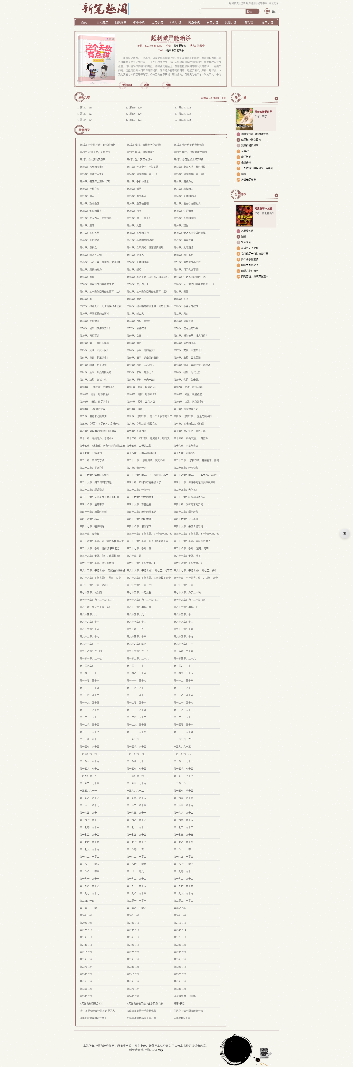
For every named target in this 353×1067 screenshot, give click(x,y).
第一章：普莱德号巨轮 (186, 409)
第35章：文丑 (134, 225)
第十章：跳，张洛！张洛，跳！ (191, 431)
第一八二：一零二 (89, 856)
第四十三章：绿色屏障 (186, 511)
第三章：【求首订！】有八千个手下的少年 (149, 416)
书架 (273, 11)
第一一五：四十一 (183, 688)
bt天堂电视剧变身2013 (92, 1003)
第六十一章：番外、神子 (187, 555)
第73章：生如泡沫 (89, 321)
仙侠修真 (120, 22)
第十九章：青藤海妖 (185, 453)
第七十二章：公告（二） (140, 585)
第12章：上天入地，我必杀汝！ (191, 167)
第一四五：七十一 (183, 761)
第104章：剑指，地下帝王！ (142, 394)
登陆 (242, 3)
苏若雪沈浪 (247, 231)
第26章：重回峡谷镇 (138, 203)
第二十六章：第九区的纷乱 (94, 475)
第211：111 (180, 922)
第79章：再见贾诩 (89, 335)
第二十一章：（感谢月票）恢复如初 (146, 460)
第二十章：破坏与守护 (92, 460)
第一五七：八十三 (183, 790)
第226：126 (180, 959)
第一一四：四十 (135, 688)
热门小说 (240, 97)
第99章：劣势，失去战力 (187, 379)
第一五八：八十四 (89, 798)
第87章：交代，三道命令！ (188, 350)
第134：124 (86, 119)
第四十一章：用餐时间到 (93, 511)
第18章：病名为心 (183, 181)
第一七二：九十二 (183, 827)
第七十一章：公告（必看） (94, 585)
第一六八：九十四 (136, 820)
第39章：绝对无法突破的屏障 (190, 233)
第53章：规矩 (134, 269)
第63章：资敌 (181, 291)
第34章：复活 (87, 225)
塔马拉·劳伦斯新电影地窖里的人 (97, 1011)
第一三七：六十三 (89, 746)
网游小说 (194, 22)
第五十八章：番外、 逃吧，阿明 (191, 548)
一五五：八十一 (88, 790)
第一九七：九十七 (89, 893)
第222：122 (133, 952)
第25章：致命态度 (89, 203)
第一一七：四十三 (136, 695)
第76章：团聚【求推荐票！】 (96, 328)
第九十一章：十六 (183, 629)
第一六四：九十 (88, 812)
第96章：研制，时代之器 (187, 372)
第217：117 (180, 937)
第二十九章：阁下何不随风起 (96, 482)
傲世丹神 (246, 162)
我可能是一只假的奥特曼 (254, 253)
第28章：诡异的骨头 (91, 211)
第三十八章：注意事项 (92, 504)
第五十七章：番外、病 (139, 548)
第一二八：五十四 (89, 724)
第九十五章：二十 (89, 644)
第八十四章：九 (135, 614)
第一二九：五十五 (136, 724)
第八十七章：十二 (136, 622)
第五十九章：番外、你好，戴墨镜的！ (100, 555)
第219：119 (133, 944)
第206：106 (86, 915)
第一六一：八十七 (89, 805)
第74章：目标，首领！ (139, 321)
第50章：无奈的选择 (138, 262)
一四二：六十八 (182, 754)
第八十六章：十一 (89, 622)
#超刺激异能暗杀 (174, 50)
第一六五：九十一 (136, 812)
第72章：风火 (181, 313)
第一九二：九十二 (136, 878)
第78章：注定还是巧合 (186, 328)
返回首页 (234, 3)
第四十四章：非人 (89, 519)
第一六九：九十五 (183, 820)
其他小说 (230, 22)
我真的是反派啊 (249, 145)
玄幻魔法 (102, 22)
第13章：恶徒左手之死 (92, 174)
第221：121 (86, 952)
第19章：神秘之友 (89, 189)
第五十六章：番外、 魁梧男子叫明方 (100, 548)
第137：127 (86, 113)
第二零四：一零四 (136, 908)
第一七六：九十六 (89, 842)
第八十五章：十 (182, 614)
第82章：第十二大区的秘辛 (94, 343)
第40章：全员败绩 (89, 240)
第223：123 (180, 952)
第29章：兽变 (134, 211)
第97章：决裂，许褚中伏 (93, 379)
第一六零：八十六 (183, 798)
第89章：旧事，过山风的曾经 (143, 357)
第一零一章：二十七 (91, 658)
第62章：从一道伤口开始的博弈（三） (147, 291)
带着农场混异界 (263, 111)
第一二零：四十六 (136, 702)
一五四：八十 (181, 783)
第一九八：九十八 (136, 893)
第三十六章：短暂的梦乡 (140, 497)
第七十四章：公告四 (91, 592)
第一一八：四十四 (183, 695)
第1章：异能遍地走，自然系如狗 (97, 145)
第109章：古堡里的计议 (92, 409)
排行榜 (249, 22)
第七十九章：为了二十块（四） (191, 600)
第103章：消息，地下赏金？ (95, 394)
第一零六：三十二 (183, 666)
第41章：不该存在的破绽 (140, 240)
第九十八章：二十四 (91, 651)
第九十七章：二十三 (185, 644)
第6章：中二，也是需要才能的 (190, 152)
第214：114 (180, 930)
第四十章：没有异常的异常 (188, 504)
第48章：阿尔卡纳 (183, 255)
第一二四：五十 (182, 710)
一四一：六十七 (135, 754)
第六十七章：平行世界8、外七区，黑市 (195, 570)
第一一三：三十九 (89, 688)
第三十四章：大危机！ (186, 489)
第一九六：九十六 (183, 886)
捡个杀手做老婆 (249, 259)
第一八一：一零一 (183, 849)
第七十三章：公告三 (185, 585)
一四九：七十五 (88, 776)
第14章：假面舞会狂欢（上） (143, 174)
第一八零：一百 (135, 849)
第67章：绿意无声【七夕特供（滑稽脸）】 (102, 306)
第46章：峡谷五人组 (91, 255)
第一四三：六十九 (89, 761)
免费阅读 (127, 85)
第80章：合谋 (134, 335)
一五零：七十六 (135, 776)
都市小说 (139, 22)
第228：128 (133, 966)
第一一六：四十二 (89, 695)
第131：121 (133, 974)
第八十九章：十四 (89, 629)
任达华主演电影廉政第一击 (188, 1011)
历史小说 (157, 22)
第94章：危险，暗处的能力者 (96, 372)
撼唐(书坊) (179, 1003)
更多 (276, 98)
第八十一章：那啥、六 (139, 607)
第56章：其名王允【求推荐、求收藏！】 (149, 277)
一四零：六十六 (88, 754)
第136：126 (135, 113)
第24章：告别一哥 (136, 467)
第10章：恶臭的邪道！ (92, 167)
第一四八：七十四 (183, 768)
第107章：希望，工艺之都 (141, 401)
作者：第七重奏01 (264, 213)
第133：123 (135, 119)
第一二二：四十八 (89, 710)
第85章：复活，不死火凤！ (94, 350)
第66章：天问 (181, 299)
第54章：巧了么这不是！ (187, 269)
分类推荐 (240, 194)
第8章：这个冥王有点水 (139, 159)
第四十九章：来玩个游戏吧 (188, 526)
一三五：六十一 (135, 739)
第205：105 (180, 908)
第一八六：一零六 (136, 864)
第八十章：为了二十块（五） (96, 607)
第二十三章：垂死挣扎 (92, 467)
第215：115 (86, 937)
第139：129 (135, 107)
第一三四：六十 (88, 739)
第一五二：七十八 (89, 783)
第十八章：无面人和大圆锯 (141, 453)
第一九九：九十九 (183, 893)
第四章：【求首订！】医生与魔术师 (193, 416)
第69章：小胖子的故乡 (186, 306)
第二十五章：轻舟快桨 (186, 467)
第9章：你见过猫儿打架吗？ (189, 159)
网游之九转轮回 (249, 265)
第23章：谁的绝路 (136, 196)
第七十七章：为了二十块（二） (97, 600)
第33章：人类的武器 (185, 218)
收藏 (146, 85)
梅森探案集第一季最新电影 (141, 1011)
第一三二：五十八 (136, 732)
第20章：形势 (134, 189)
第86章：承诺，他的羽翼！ (141, 350)
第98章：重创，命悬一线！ (141, 379)
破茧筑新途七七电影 (185, 996)
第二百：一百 (87, 900)
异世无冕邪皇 (248, 179)
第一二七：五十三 (183, 717)
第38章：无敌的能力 (138, 233)
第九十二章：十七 (89, 636)
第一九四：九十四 (89, 886)
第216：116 (133, 937)
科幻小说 (175, 22)
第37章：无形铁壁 (89, 233)
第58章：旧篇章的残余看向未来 (97, 284)
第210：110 (133, 922)
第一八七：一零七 (183, 864)
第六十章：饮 (134, 555)
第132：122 (185, 119)
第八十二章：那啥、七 (186, 607)
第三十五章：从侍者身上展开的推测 (99, 497)
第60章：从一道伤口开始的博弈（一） (194, 284)
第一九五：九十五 (136, 886)
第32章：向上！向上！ (139, 218)
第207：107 (133, 915)
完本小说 (267, 22)
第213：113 (133, 930)
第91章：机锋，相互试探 (93, 365)
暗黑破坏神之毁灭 (251, 139)
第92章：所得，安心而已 (140, 365)
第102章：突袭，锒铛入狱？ (189, 387)
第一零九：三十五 (183, 673)
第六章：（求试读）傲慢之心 (142, 423)
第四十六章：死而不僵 (186, 519)
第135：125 (185, 113)
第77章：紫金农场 (136, 328)
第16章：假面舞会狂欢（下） (96, 181)
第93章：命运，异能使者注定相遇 (192, 365)
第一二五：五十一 (89, 717)
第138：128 (185, 107)
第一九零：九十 (182, 871)
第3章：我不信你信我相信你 (189, 145)
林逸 (243, 174)
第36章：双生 (181, 225)
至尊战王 (246, 151)
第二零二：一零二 (183, 900)
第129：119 (180, 966)
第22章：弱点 (87, 196)
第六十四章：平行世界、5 (188, 563)
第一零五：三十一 (136, 666)
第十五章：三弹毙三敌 (139, 445)
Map (160, 1050)
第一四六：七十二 (89, 768)
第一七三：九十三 (89, 834)
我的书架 (262, 3)
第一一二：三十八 (183, 680)
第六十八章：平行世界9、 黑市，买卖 (100, 578)
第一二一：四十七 (183, 702)
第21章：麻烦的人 (183, 189)
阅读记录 (274, 3)
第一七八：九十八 (183, 842)
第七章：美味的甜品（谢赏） (190, 423)
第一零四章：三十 (89, 666)
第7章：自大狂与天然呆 (92, 159)
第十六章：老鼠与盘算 (186, 445)
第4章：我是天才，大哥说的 (95, 152)
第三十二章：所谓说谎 (92, 489)
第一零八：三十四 (136, 673)
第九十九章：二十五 (138, 651)
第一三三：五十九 (183, 732)
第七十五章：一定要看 (139, 592)
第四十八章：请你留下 (139, 526)
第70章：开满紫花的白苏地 (94, 313)
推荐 (168, 85)
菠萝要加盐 (180, 45)
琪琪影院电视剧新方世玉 (93, 1018)
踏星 (243, 236)
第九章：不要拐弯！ (138, 431)
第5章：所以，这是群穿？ (141, 152)
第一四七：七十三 (136, 768)
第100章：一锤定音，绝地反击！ (97, 387)
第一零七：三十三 (89, 673)
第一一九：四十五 (89, 702)
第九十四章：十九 (183, 636)
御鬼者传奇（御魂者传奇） (256, 134)
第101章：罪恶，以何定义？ (142, 387)
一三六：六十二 (182, 739)
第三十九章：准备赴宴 (139, 504)
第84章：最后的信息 (185, 343)
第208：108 (180, 915)
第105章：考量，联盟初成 (188, 394)
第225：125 (133, 959)
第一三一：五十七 (89, 732)
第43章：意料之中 (89, 247)
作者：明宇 (261, 116)
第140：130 (219, 98)
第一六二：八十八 (136, 805)
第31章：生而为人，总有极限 (96, 218)
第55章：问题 (87, 277)
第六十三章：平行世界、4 (141, 563)
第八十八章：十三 (183, 622)
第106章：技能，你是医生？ (95, 401)
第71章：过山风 (135, 313)
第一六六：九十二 (183, 812)
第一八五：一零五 (89, 864)
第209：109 (86, 922)
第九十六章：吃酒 (136, 644)
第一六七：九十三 (89, 820)
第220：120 (180, 944)
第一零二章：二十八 (138, 658)
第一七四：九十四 (136, 834)
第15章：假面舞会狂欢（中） (190, 174)
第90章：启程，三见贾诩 (187, 357)
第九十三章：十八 (136, 636)
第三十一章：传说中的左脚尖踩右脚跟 (194, 482)
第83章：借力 (134, 343)
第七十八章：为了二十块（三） (144, 600)
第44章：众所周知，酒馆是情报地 (145, 247)
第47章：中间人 (135, 255)
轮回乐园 (246, 242)
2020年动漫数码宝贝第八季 (141, 1018)
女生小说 (212, 22)
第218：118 (86, 944)
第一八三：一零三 (136, 856)
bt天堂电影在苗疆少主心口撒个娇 (145, 1003)
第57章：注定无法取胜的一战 (190, 277)
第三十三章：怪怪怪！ (139, 489)
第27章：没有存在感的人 (187, 203)
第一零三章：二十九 (185, 658)
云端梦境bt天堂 (182, 1018)
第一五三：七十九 (136, 783)
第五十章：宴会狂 (89, 533)
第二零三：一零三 (89, 908)
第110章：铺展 (135, 409)
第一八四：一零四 (183, 856)
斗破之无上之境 (249, 248)
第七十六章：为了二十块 (187, 592)
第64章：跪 (86, 299)
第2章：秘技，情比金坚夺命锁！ (144, 145)
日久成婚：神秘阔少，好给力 (257, 168)
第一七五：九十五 (183, 834)
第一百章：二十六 (183, 651)
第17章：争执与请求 (138, 181)
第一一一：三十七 (136, 680)
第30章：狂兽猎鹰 (183, 211)
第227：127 (86, 966)
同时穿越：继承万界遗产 (254, 276)
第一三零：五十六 (183, 724)
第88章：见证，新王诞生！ (94, 357)
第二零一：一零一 (136, 900)
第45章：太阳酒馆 (183, 247)
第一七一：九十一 (136, 827)
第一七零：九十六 (89, 827)
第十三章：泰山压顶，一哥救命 (191, 438)
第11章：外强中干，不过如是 (143, 167)
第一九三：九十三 (183, 878)
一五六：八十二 (135, 790)
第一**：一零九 (135, 871)
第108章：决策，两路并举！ (189, 401)
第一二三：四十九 (136, 710)
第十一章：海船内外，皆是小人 (97, 438)
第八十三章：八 (88, 614)
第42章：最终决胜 (183, 240)
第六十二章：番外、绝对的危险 (97, 563)
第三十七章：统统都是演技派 (190, 497)
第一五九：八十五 (136, 798)
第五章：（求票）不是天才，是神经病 (100, 423)
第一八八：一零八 (89, 871)
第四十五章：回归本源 (139, 519)
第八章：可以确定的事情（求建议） (99, 431)
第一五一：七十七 (183, 776)
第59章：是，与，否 (138, 284)
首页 (84, 22)
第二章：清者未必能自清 (93, 416)
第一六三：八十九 (183, 805)
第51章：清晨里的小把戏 (187, 262)
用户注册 (251, 3)
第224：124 (86, 959)
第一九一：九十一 (89, 878)
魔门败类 (246, 157)
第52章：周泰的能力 (91, 269)
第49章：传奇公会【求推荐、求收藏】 (100, 262)
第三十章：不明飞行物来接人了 (144, 482)
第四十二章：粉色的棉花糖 (141, 511)
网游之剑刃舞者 (249, 271)
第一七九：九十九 (89, 849)
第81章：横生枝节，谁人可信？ (191, 335)
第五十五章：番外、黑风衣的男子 (192, 541)
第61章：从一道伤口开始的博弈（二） (100, 291)
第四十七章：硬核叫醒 (92, 526)
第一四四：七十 (135, 761)
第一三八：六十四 (136, 746)
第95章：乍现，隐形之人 (140, 372)
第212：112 (86, 930)
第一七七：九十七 (136, 842)
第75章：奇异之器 (183, 321)
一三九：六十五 (182, 746)
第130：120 (86, 974)
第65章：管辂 (134, 299)
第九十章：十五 (135, 629)
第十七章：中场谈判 (91, 453)
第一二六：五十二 (136, 717)
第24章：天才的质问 (185, 196)
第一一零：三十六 (89, 680)
